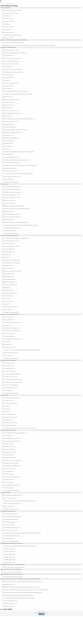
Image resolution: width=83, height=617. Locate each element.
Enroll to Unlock (41, 614)
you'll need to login (45, 612)
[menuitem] (0, 2)
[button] (0, 0)
